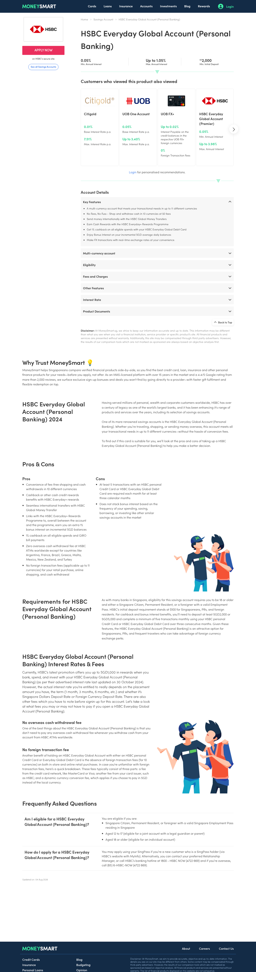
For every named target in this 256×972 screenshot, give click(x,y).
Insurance (126, 6)
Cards (92, 6)
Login (230, 6)
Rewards (204, 6)
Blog (187, 6)
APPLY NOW (43, 50)
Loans (108, 6)
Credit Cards (31, 959)
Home (84, 19)
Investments (168, 6)
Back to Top (225, 322)
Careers (204, 948)
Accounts (146, 6)
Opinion (81, 970)
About (186, 948)
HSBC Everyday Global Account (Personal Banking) (149, 19)
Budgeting (83, 965)
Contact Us (226, 948)
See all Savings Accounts (43, 66)
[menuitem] (92, 6)
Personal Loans (32, 970)
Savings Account (103, 19)
